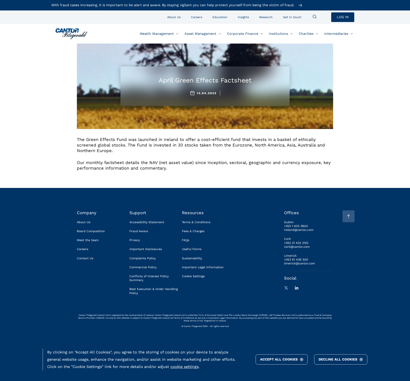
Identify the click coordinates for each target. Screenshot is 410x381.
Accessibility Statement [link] (146, 222)
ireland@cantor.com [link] (298, 230)
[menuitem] (314, 17)
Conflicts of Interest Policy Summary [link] (149, 278)
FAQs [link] (185, 240)
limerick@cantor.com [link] (299, 263)
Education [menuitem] (219, 17)
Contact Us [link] (85, 258)
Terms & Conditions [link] (196, 222)
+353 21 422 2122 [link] (296, 243)
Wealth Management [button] (157, 33)
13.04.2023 (207, 93)
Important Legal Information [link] (203, 267)
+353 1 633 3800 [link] (296, 226)
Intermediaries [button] (336, 33)
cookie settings (184, 366)
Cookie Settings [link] (193, 276)
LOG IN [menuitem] (343, 17)
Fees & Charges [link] (193, 231)
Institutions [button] (278, 33)
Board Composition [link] (91, 231)
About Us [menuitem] (174, 17)
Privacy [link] (134, 240)
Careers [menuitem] (196, 17)
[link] (71, 34)
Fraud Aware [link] (138, 231)
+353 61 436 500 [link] (296, 259)
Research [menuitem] (266, 17)
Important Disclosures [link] (145, 249)
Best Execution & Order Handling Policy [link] (153, 291)
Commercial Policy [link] (143, 267)
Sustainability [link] (192, 258)
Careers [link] (82, 249)
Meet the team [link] (88, 240)
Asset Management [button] (200, 33)
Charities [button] (306, 33)
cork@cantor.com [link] (297, 246)
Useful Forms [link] (191, 249)
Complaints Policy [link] (142, 258)
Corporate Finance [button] (242, 33)
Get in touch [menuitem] (292, 17)
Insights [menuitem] (243, 17)
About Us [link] (83, 222)
